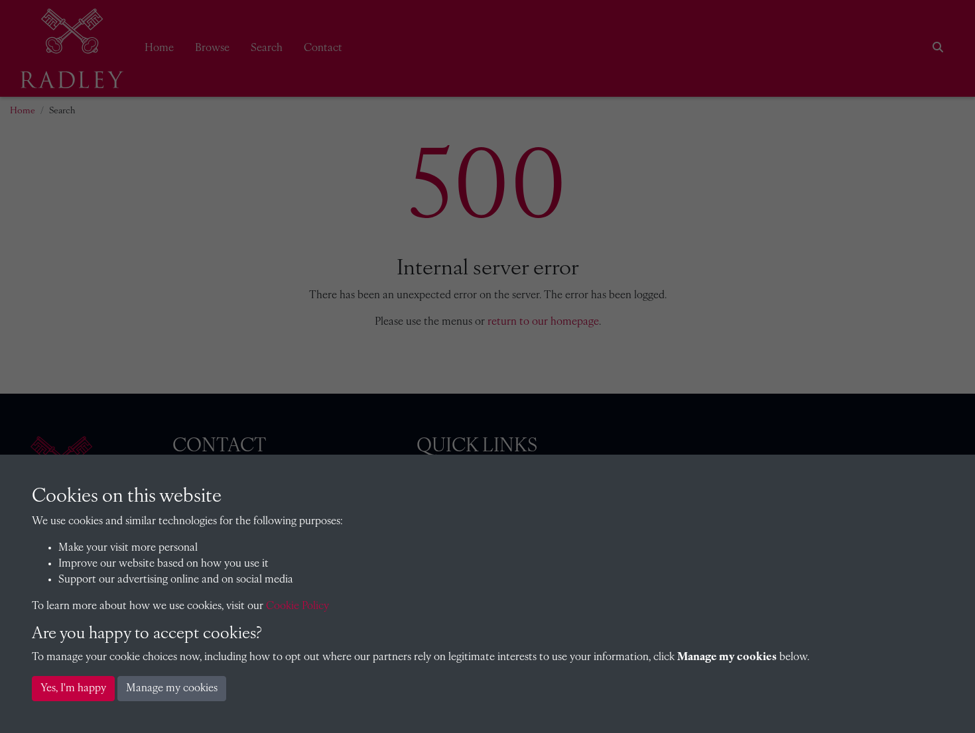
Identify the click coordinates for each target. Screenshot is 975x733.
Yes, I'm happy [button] (73, 688)
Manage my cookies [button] (172, 688)
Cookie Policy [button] (297, 606)
